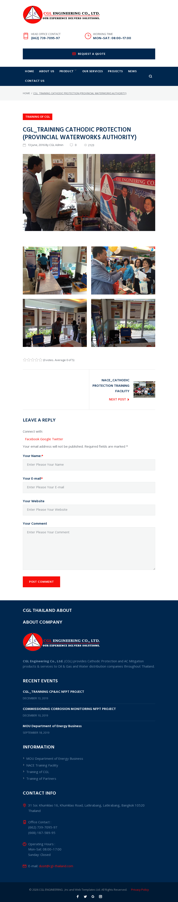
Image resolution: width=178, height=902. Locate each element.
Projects (115, 71)
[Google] (92, 896)
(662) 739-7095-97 (45, 38)
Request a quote (92, 54)
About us (46, 71)
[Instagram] (100, 896)
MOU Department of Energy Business (52, 726)
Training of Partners (41, 778)
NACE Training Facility (42, 765)
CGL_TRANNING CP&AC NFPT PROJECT (53, 692)
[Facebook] (77, 896)
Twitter (57, 439)
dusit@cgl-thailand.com (56, 866)
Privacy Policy (140, 890)
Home (29, 71)
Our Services (92, 71)
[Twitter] (85, 896)
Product (66, 71)
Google (46, 439)
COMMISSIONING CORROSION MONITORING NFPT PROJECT (69, 709)
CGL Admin (56, 145)
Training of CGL (37, 116)
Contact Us (34, 81)
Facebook (32, 439)
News (132, 71)
